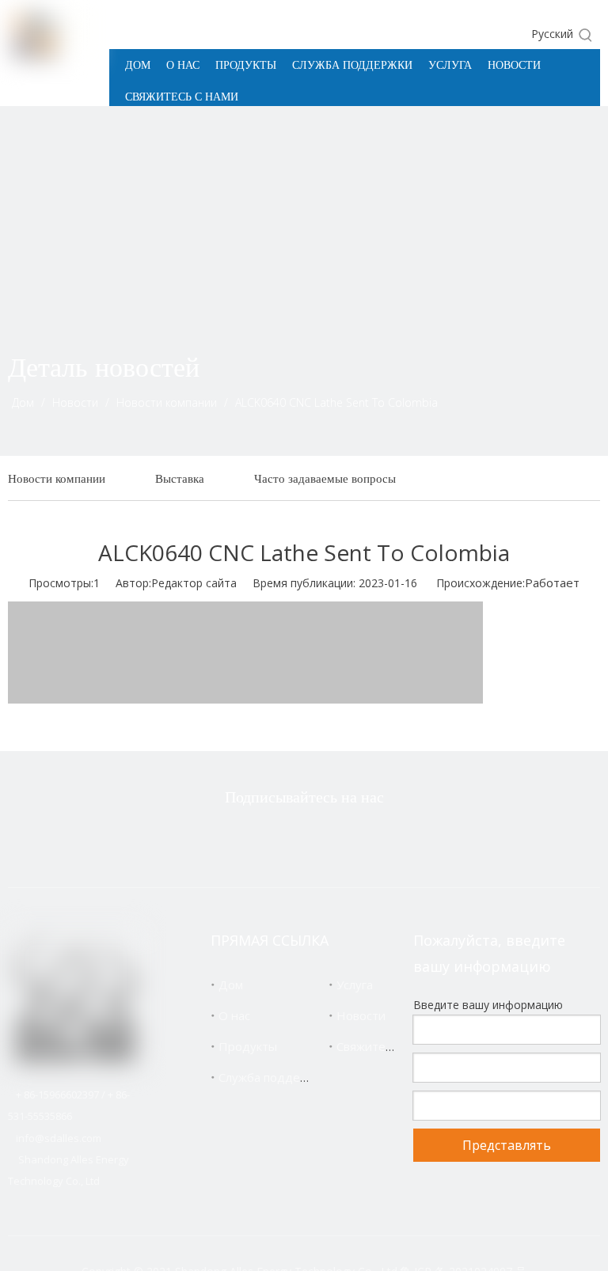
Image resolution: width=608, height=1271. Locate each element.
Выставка (179, 478)
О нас (234, 1015)
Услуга (354, 984)
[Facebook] (277, 839)
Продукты (247, 1046)
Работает (552, 582)
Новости (361, 1015)
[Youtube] (377, 839)
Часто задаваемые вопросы (325, 478)
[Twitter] (227, 839)
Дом (230, 984)
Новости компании (56, 478)
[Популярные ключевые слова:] (586, 35)
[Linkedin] (327, 839)
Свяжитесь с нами (387, 1046)
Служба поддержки (273, 1077)
